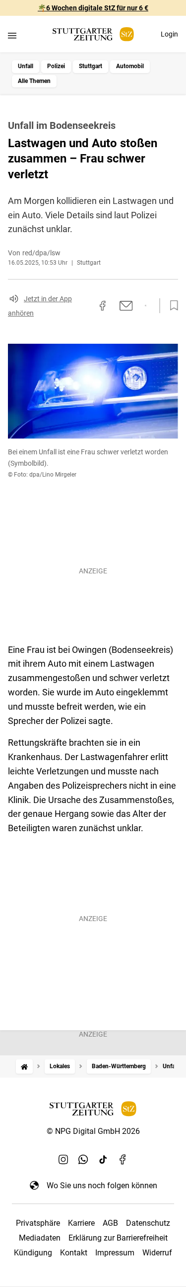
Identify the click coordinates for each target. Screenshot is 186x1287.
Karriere (81, 1223)
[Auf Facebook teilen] (103, 306)
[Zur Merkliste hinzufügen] (171, 306)
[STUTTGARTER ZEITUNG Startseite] (93, 34)
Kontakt (73, 1252)
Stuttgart (90, 66)
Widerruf (157, 1252)
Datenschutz (148, 1223)
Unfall (25, 66)
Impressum (114, 1252)
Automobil (130, 66)
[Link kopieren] (85, 306)
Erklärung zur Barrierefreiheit (118, 1238)
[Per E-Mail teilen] (126, 306)
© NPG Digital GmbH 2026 (93, 1131)
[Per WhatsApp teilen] (145, 306)
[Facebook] (123, 1159)
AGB (110, 1223)
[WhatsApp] (83, 1159)
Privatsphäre (38, 1223)
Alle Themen (34, 81)
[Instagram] (63, 1159)
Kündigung (33, 1252)
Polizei (56, 66)
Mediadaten (40, 1238)
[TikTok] (103, 1159)
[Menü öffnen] (12, 35)
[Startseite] (24, 1066)
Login (169, 34)
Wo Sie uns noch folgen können (102, 1185)
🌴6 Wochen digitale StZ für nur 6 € (93, 8)
